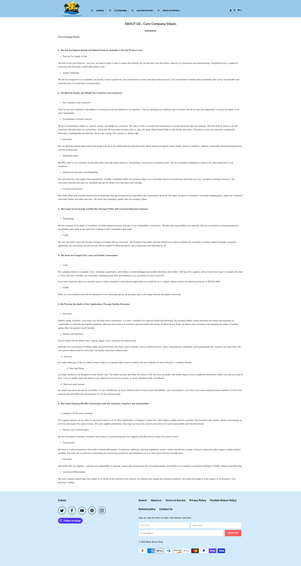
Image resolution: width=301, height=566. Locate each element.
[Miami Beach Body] (72, 8)
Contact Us (166, 509)
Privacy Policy (197, 500)
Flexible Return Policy (223, 500)
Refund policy (147, 509)
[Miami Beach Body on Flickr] (109, 510)
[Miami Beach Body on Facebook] (72, 510)
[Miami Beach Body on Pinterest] (92, 510)
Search (143, 500)
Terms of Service (175, 500)
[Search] (234, 10)
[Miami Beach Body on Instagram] (102, 510)
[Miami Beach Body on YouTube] (82, 510)
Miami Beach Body (154, 542)
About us (156, 500)
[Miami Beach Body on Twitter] (62, 510)
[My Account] (230, 10)
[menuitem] (98, 10)
